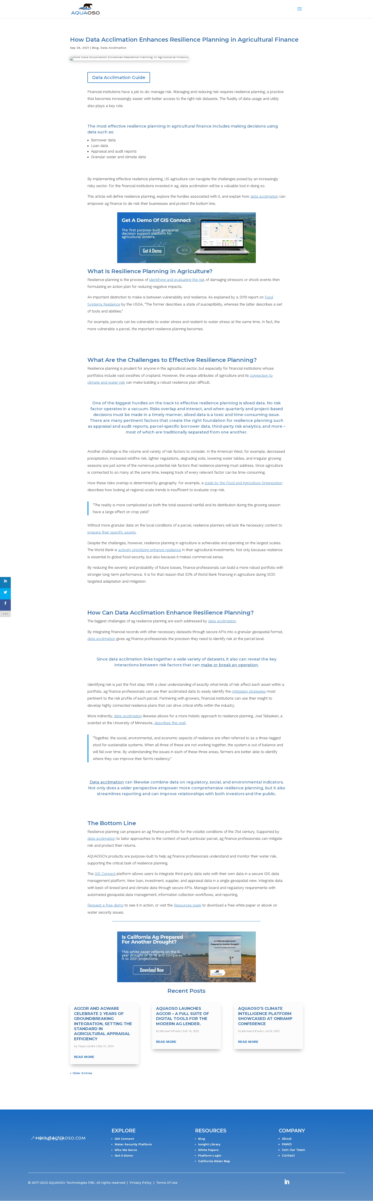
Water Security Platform (133, 1144)
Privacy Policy (141, 1183)
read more (84, 1057)
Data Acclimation (113, 47)
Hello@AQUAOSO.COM (61, 1138)
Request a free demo (105, 905)
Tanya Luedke (86, 1046)
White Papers (208, 1150)
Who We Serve (126, 1150)
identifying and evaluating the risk (177, 279)
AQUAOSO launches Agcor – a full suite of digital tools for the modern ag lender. (182, 1016)
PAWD (287, 1144)
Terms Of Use (166, 1183)
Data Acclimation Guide (118, 77)
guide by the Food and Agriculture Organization (243, 483)
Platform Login (209, 1155)
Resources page (187, 905)
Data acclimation (107, 782)
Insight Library (209, 1144)
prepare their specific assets (111, 532)
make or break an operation (229, 665)
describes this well (170, 723)
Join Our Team (293, 1150)
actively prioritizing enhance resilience (149, 550)
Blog (95, 47)
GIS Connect (105, 874)
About (287, 1139)
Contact (288, 1155)
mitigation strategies (249, 691)
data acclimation (264, 196)
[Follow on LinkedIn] (286, 1182)
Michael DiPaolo (170, 1031)
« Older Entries (81, 1073)
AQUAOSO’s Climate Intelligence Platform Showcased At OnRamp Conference (265, 1016)
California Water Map (214, 1161)
